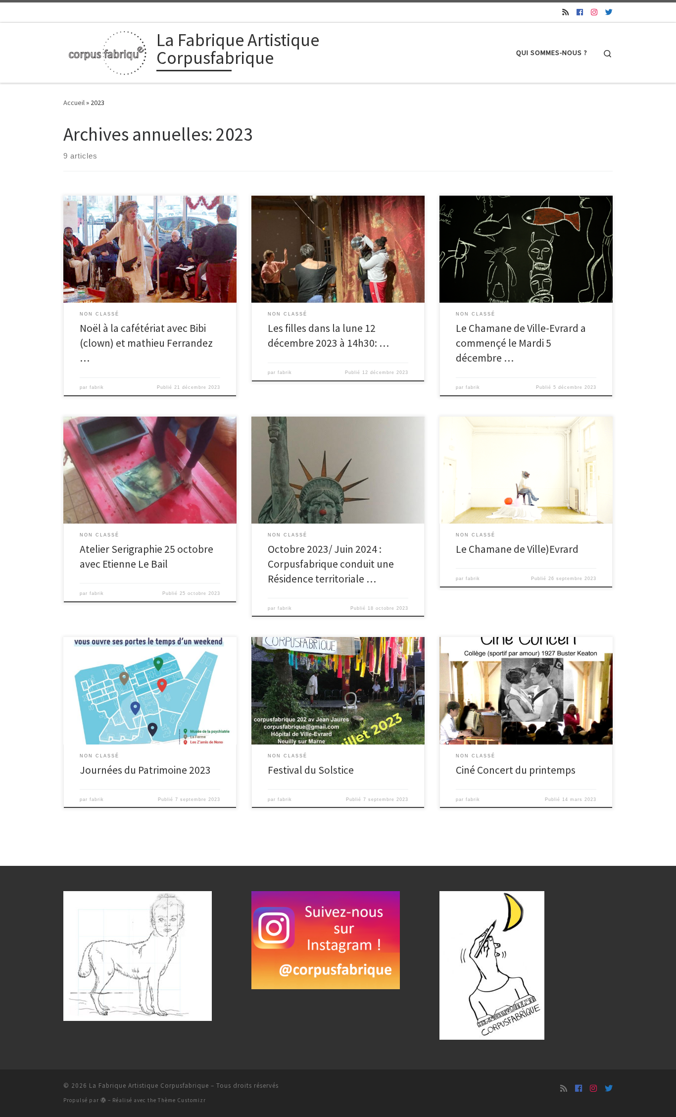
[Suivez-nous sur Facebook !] (580, 12)
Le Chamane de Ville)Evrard (517, 549)
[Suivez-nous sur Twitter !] (609, 12)
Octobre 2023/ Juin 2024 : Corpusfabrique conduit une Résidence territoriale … (331, 563)
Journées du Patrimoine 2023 (145, 770)
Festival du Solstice (311, 770)
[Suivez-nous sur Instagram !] (594, 12)
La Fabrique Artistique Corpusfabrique (149, 1085)
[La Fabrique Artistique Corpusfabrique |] (108, 51)
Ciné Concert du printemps (516, 770)
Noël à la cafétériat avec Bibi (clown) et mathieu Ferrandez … (146, 343)
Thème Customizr (182, 1100)
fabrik (97, 387)
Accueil (74, 102)
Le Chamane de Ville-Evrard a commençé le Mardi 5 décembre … (521, 343)
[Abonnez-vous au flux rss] (565, 12)
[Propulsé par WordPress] (103, 1100)
